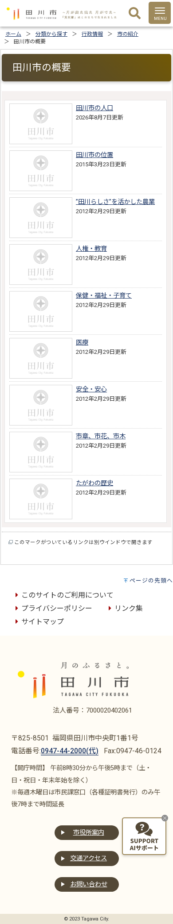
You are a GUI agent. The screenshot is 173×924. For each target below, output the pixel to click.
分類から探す (51, 34)
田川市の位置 (94, 155)
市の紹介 (127, 34)
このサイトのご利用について (67, 595)
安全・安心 (91, 389)
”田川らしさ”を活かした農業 (115, 202)
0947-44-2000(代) (69, 751)
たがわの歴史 (94, 483)
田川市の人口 (94, 108)
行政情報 (92, 34)
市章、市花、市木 (101, 436)
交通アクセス (88, 858)
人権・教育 (91, 249)
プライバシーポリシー (56, 608)
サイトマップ (42, 621)
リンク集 (128, 608)
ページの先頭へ (151, 580)
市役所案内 (88, 832)
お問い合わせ (88, 884)
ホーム (13, 34)
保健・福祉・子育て (104, 295)
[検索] (135, 14)
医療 (82, 342)
